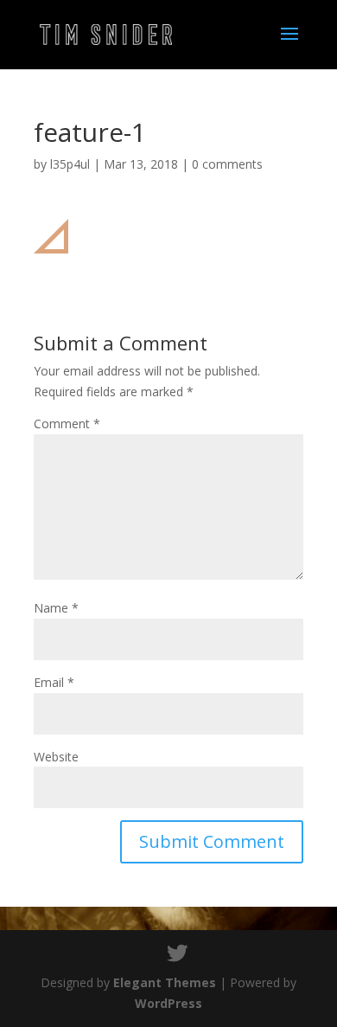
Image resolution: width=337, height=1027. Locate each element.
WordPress (168, 1003)
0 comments (227, 164)
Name (56, 608)
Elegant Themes (164, 982)
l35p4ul (70, 164)
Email (54, 682)
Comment (67, 423)
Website (56, 756)
